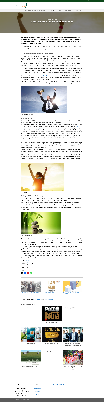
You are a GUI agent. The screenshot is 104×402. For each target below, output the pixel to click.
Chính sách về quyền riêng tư (22, 399)
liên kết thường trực (49, 299)
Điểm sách (28, 10)
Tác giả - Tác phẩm (52, 19)
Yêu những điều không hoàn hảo (31, 366)
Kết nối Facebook (58, 384)
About (31, 399)
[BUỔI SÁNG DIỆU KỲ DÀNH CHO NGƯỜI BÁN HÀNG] (72, 286)
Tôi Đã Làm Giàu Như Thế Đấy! (48, 292)
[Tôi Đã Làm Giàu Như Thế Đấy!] (51, 286)
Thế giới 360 (68, 10)
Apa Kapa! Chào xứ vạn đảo (52, 351)
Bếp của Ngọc (37, 388)
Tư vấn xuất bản (76, 10)
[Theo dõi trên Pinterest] (88, 1)
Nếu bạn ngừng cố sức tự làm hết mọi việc (30, 292)
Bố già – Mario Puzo (52, 322)
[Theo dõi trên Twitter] (85, 1)
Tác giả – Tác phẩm (52, 10)
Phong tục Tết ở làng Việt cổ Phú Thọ (73, 367)
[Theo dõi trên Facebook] (84, 1)
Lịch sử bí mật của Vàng (52, 343)
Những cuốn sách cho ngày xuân (31, 308)
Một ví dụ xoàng (31, 343)
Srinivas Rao (28, 260)
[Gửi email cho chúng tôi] (87, 1)
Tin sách (34, 10)
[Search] (88, 10)
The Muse (26, 262)
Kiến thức (61, 10)
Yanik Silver (46, 76)
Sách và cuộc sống (42, 10)
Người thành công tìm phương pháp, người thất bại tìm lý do (73, 344)
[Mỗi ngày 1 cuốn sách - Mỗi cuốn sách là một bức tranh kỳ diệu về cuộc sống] (21, 5)
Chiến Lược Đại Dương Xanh (73, 308)
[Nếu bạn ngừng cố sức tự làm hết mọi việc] (31, 286)
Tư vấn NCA (37, 394)
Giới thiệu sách (37, 391)
